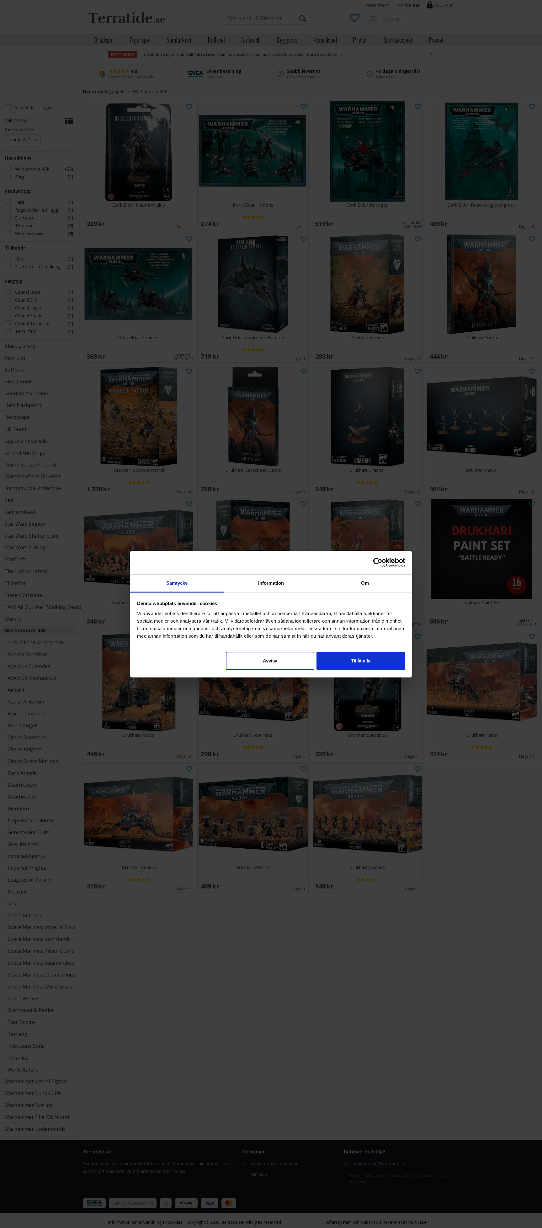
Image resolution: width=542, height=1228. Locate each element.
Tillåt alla (360, 660)
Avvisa (270, 660)
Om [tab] (365, 583)
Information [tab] (271, 583)
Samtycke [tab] (177, 583)
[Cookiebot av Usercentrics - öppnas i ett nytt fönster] (377, 562)
